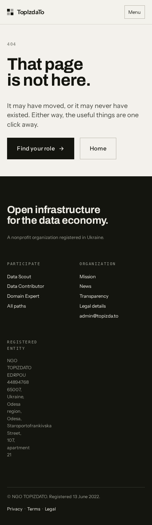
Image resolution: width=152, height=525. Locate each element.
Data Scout (19, 276)
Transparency (94, 296)
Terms (33, 509)
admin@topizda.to (99, 316)
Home (98, 148)
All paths (16, 306)
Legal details (93, 306)
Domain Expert (23, 296)
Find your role (40, 148)
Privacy (15, 509)
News (85, 286)
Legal (50, 509)
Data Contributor (25, 286)
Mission (88, 276)
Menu (134, 12)
